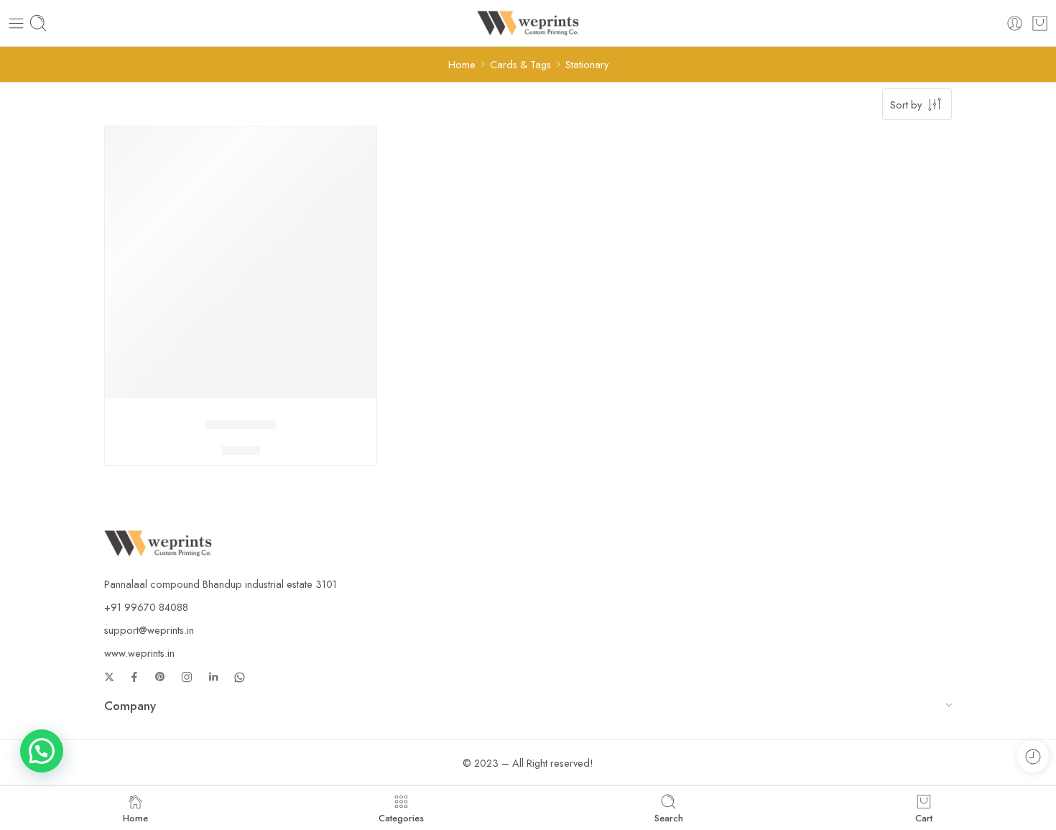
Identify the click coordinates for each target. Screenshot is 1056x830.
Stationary (241, 424)
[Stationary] (240, 262)
